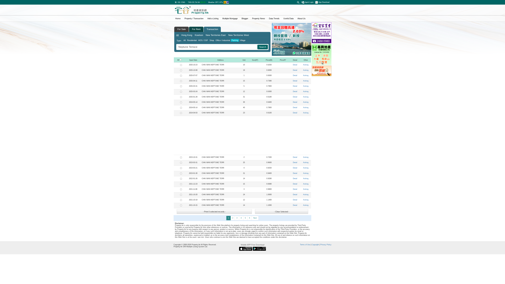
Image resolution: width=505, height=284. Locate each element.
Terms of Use (305, 245)
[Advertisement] (242, 135)
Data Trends (274, 18)
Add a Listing (212, 18)
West (238, 35)
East (216, 35)
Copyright (315, 245)
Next (255, 218)
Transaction (212, 29)
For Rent (196, 29)
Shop (211, 40)
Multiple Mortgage (230, 18)
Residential (192, 40)
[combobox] (217, 47)
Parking (235, 40)
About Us (301, 18)
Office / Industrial (223, 40)
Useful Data (288, 18)
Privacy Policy (325, 245)
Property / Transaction (194, 18)
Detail (295, 65)
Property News (258, 18)
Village (242, 40)
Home (178, 18)
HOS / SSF (203, 40)
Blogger (245, 18)
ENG (183, 2)
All (177, 35)
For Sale (181, 29)
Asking (305, 65)
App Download (324, 2)
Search (262, 47)
